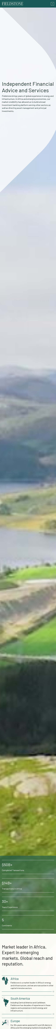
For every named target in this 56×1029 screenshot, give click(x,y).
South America (20, 998)
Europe (15, 1021)
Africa (15, 978)
